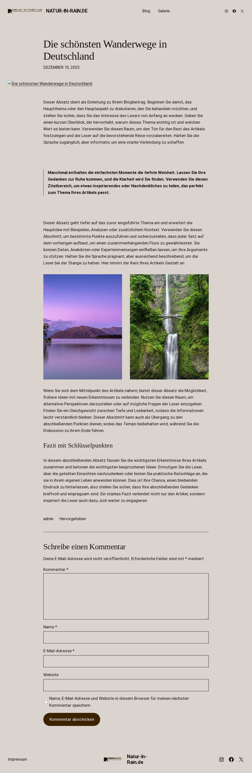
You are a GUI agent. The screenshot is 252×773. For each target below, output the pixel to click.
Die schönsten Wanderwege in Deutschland (105, 50)
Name (50, 626)
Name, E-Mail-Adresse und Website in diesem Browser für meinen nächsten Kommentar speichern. (119, 701)
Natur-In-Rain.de (67, 11)
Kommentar (55, 569)
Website (51, 674)
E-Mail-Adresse (59, 650)
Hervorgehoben (72, 518)
